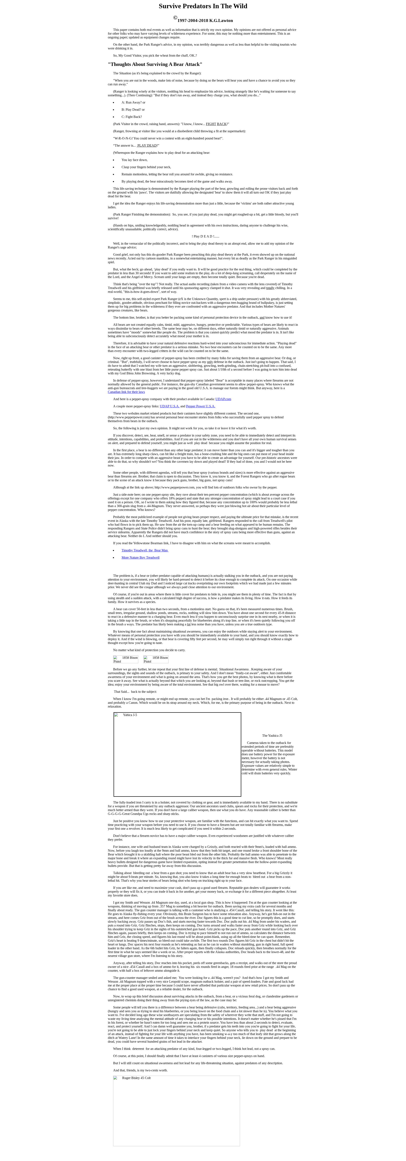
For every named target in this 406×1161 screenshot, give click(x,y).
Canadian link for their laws (126, 392)
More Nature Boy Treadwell (140, 557)
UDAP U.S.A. (170, 406)
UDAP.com (223, 399)
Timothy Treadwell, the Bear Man (145, 550)
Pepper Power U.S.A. (200, 406)
